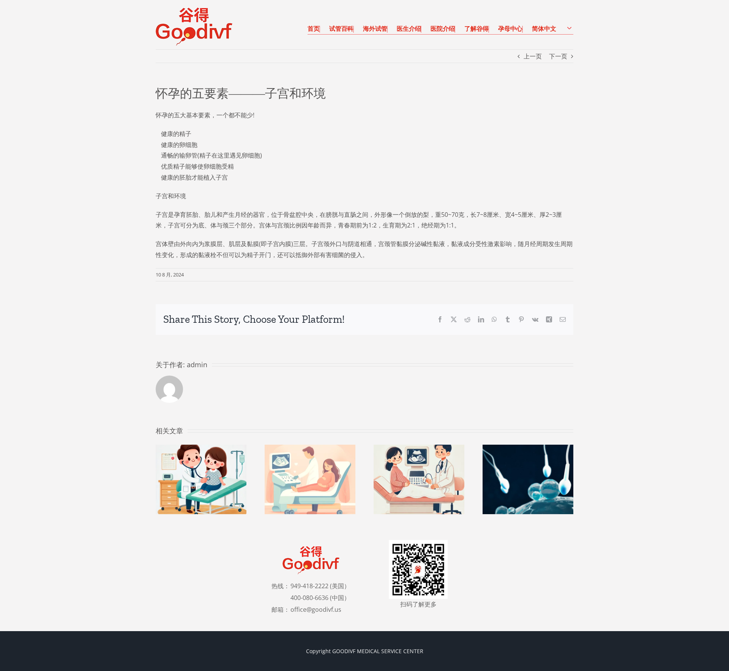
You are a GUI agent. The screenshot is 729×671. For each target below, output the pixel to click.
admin (197, 364)
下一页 (558, 56)
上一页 (533, 56)
